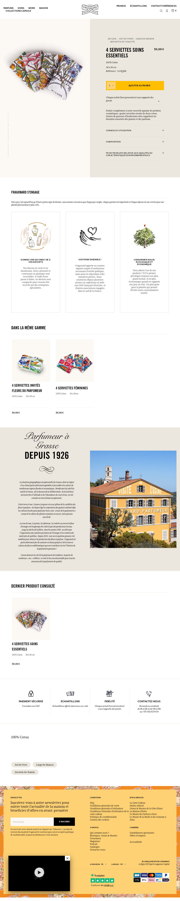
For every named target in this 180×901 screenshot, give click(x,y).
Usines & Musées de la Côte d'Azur (146, 808)
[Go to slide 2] (161, 101)
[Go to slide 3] (163, 101)
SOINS (21, 8)
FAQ (92, 803)
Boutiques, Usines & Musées (103, 835)
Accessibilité (136, 842)
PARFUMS (9, 8)
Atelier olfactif (137, 806)
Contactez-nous (97, 850)
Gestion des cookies (99, 820)
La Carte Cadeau (137, 803)
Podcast (93, 844)
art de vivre (21, 764)
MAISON (43, 8)
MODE (31, 8)
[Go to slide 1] (158, 101)
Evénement (95, 838)
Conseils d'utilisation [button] (118, 130)
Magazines (95, 841)
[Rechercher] (161, 11)
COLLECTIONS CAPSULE (18, 11)
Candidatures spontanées (142, 833)
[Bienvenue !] (90, 9)
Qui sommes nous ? (99, 833)
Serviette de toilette (25, 772)
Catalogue (95, 847)
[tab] (135, 130)
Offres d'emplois (138, 835)
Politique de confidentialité (103, 817)
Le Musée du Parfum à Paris (143, 814)
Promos (121, 6)
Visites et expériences (163, 6)
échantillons (138, 6)
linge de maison (44, 764)
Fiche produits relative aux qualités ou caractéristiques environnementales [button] (129, 154)
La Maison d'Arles (138, 811)
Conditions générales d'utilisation (106, 808)
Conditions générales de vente (104, 806)
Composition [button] (113, 142)
